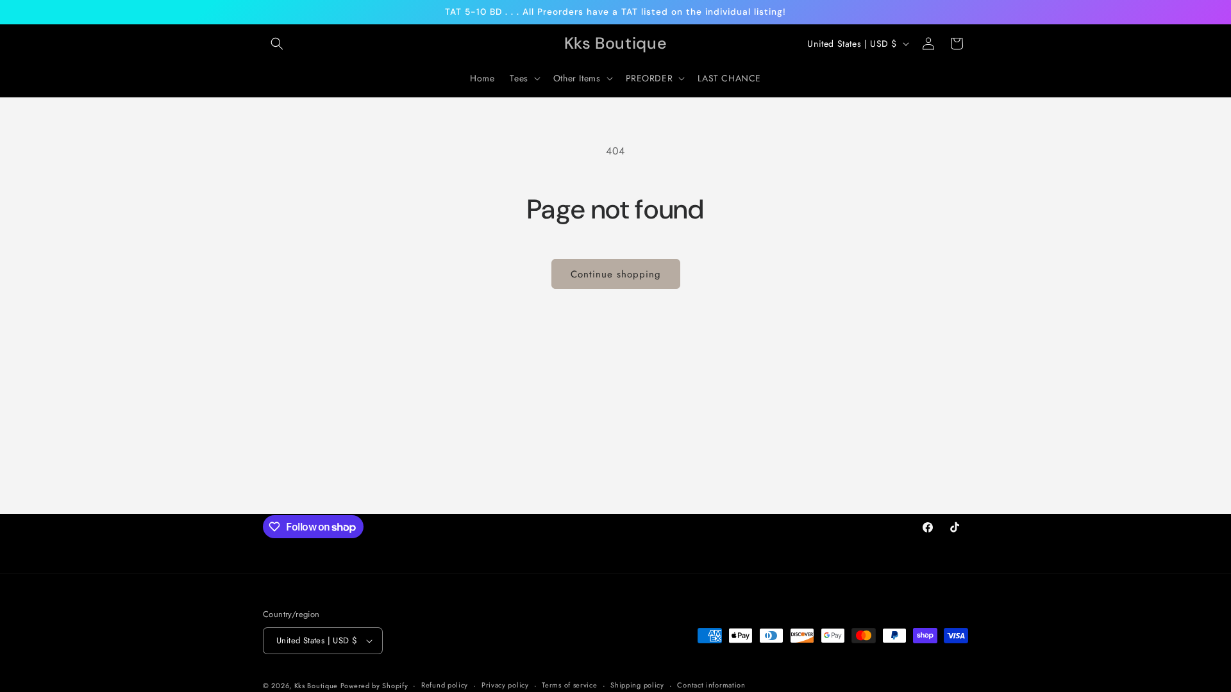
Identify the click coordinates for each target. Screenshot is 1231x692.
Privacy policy (505, 685)
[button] (277, 43)
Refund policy (444, 685)
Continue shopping (616, 274)
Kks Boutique (317, 685)
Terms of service (569, 685)
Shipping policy (637, 685)
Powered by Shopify (374, 685)
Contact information (711, 685)
